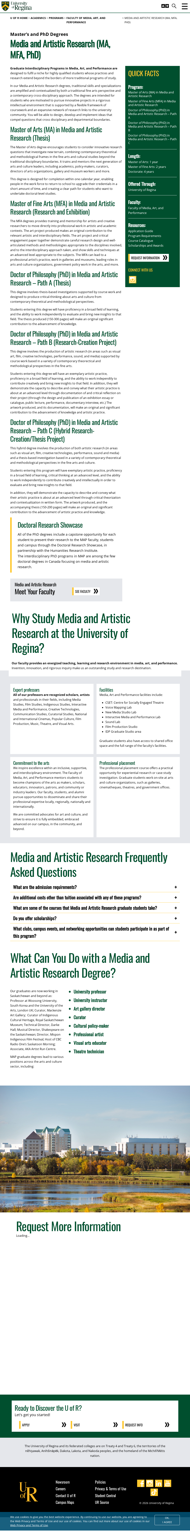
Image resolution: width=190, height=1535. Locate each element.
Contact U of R (66, 1495)
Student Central (105, 1495)
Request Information (145, 257)
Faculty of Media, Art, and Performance (85, 20)
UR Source (102, 1502)
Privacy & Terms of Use (110, 1488)
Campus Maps (65, 1502)
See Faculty (83, 591)
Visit (77, 1424)
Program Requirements (144, 236)
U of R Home (19, 18)
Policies (100, 1482)
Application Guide (140, 231)
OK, (167, 1520)
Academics (38, 18)
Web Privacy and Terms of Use (29, 1525)
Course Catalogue (140, 241)
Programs (56, 18)
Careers (60, 1488)
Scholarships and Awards (145, 245)
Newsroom (63, 1482)
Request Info (134, 1424)
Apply (26, 1424)
